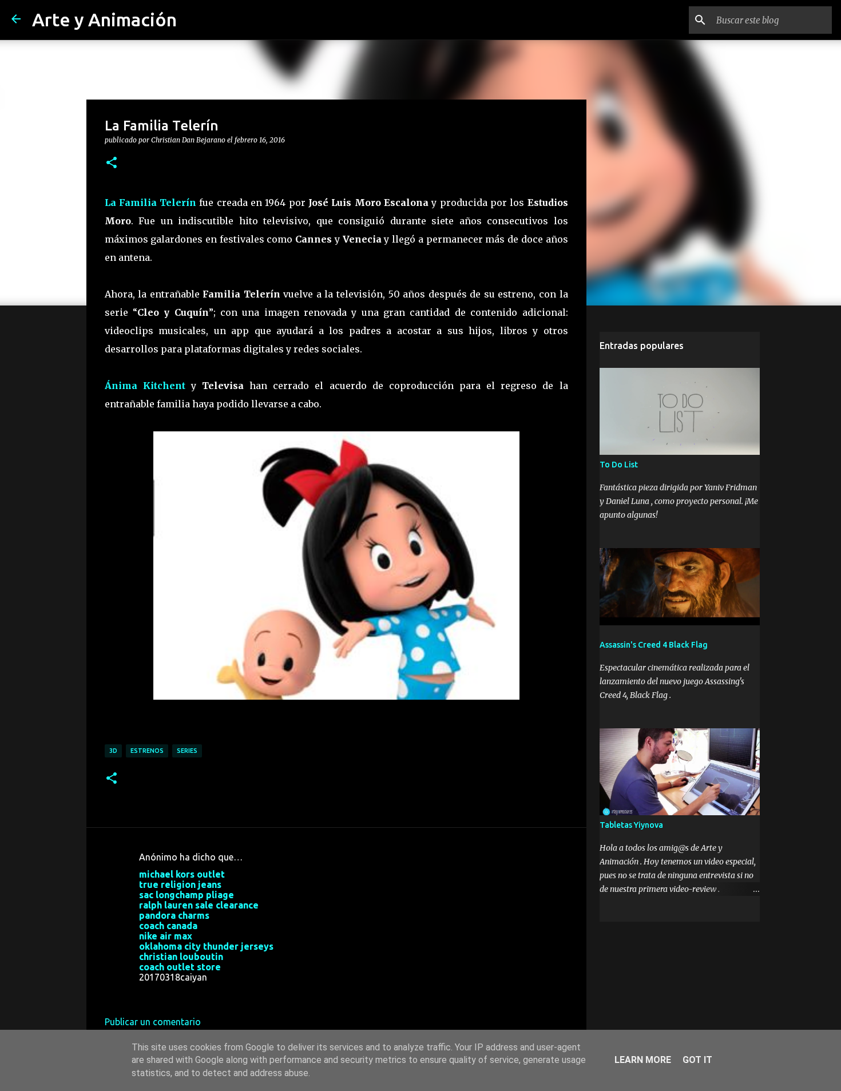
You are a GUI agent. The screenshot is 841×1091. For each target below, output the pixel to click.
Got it (697, 1059)
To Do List (619, 464)
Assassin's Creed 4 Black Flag (654, 644)
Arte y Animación (104, 19)
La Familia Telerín (151, 202)
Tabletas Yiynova (631, 825)
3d (113, 750)
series (187, 750)
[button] (111, 163)
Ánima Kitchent (145, 385)
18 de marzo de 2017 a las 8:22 (203, 994)
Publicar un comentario (153, 1022)
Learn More (642, 1059)
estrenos (147, 750)
